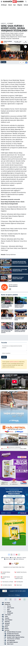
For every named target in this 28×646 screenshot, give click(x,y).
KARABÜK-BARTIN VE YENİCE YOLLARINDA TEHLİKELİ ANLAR (19, 306)
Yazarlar (7, 618)
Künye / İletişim (22, 557)
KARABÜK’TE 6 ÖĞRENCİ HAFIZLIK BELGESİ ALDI (20, 331)
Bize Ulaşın (13, 557)
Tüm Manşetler (19, 581)
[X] (11, 555)
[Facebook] (9, 555)
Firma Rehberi (8, 620)
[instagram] (15, 599)
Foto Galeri (8, 614)
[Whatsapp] (19, 555)
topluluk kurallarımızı (14, 361)
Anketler (7, 625)
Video (6, 616)
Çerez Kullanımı (9, 559)
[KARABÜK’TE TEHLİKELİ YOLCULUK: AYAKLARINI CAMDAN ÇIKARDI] (7, 300)
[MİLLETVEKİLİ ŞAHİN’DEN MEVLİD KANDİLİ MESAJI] (7, 313)
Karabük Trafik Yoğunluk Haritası (19, 577)
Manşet (9, 611)
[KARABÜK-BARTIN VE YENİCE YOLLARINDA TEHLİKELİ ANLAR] (21, 300)
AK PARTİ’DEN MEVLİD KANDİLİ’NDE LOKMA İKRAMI (19, 318)
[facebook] (6, 599)
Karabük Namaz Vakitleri (5, 577)
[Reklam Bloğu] (14, 407)
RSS (5, 591)
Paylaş (4, 62)
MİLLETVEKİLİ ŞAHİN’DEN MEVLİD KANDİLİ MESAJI (6, 318)
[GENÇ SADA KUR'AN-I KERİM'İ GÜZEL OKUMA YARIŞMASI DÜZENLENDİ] (14, 52)
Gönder (4, 357)
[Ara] (26, 1)
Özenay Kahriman (13, 286)
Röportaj (7, 621)
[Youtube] (16, 555)
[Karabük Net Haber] (13, 1)
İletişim (7, 628)
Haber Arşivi (19, 585)
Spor (14, 5)
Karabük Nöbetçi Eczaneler (5, 573)
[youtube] (20, 599)
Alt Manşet (4, 5)
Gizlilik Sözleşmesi (19, 559)
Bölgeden (19, 5)
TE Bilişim (17, 595)
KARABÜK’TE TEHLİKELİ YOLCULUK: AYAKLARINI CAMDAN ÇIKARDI (6, 306)
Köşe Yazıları (6, 557)
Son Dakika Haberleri (7, 585)
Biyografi (7, 623)
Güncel (10, 5)
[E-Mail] (10, 289)
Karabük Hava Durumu (21, 572)
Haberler (3, 23)
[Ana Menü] (1, 1)
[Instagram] (14, 555)
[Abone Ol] (26, 62)
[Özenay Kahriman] (4, 287)
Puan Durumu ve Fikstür (7, 581)
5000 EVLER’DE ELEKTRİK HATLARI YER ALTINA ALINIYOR (6, 331)
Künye (6, 626)
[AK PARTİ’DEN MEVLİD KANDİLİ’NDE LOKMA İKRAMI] (21, 313)
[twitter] (10, 599)
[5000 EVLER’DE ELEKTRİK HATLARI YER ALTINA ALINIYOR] (7, 325)
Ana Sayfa (7, 602)
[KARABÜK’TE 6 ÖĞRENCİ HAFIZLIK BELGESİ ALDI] (21, 325)
